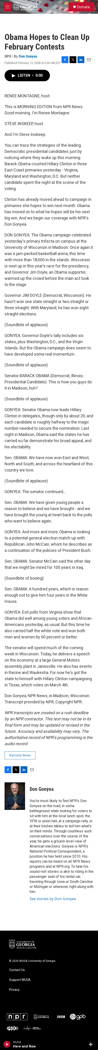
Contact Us (17, 970)
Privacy (14, 989)
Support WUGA (20, 980)
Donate (83, 7)
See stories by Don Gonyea (53, 898)
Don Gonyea (28, 56)
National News (20, 755)
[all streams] (92, 1044)
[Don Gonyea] (15, 796)
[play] (7, 1044)
